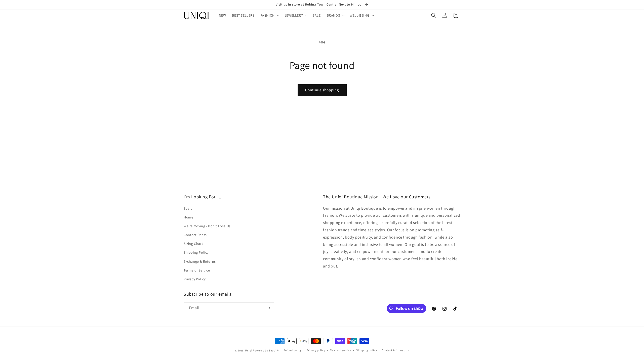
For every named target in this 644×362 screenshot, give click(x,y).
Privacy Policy (195, 279)
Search (189, 208)
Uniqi (248, 350)
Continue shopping (322, 89)
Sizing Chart (193, 243)
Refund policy (293, 350)
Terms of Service (197, 270)
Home (188, 217)
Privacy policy (316, 350)
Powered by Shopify (266, 350)
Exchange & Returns (200, 261)
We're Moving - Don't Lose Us (207, 226)
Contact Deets (195, 235)
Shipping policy (366, 350)
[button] (269, 15)
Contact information (395, 350)
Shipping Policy (196, 252)
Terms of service (340, 350)
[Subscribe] (268, 308)
